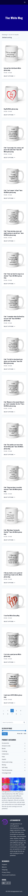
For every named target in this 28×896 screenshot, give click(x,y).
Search (24, 722)
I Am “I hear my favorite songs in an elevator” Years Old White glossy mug (14, 276)
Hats (3, 756)
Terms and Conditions (8, 875)
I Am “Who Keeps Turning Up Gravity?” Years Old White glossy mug (13, 532)
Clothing (4, 751)
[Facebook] (3, 883)
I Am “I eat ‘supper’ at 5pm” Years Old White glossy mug (13, 191)
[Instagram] (9, 883)
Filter (4, 734)
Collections (5, 754)
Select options (9, 76)
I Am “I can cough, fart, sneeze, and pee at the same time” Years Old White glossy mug (13, 150)
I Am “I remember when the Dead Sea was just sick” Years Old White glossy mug (14, 318)
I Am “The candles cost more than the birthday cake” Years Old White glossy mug (13, 447)
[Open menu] (24, 2)
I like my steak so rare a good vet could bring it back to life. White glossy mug (13, 575)
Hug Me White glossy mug (11, 109)
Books (4, 748)
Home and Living (7, 762)
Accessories (5, 743)
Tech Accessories (7, 770)
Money (4, 765)
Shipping (4, 870)
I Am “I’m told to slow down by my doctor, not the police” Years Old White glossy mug (13, 361)
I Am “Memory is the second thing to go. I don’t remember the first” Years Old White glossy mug (14, 404)
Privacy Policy (6, 872)
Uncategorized (6, 773)
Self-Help (5, 767)
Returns (4, 867)
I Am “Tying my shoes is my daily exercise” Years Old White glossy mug (13, 489)
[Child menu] (24, 743)
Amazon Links (6, 746)
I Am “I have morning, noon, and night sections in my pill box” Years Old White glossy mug (14, 233)
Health (4, 759)
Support (4, 864)
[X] (6, 883)
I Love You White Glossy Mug (11, 615)
